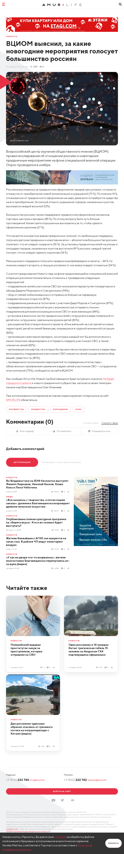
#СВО (78, 409)
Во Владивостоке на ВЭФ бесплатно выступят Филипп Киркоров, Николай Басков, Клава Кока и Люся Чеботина (37, 484)
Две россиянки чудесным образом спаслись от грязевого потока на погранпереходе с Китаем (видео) (32, 728)
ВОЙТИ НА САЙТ (62, 791)
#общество (38, 409)
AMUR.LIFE (13, 400)
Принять (113, 843)
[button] (72, 800)
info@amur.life (37, 780)
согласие (60, 836)
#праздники (60, 409)
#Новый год (16, 409)
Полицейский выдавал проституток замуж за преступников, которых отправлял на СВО (26, 649)
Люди (9, 497)
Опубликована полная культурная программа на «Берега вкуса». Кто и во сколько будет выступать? (36, 522)
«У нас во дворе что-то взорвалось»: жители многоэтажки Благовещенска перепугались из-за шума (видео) (37, 561)
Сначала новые (90, 423)
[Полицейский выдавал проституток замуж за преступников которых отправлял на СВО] (54, 667)
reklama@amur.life (96, 780)
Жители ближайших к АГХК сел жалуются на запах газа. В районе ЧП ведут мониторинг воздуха (36, 541)
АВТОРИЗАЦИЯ (22, 462)
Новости (11, 36)
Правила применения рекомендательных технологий (28, 831)
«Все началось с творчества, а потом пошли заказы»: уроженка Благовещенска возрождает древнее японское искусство (38, 503)
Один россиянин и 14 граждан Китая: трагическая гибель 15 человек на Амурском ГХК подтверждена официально (89, 649)
